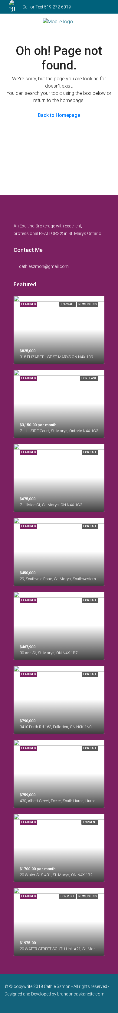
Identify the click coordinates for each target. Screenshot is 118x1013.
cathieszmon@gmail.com (44, 266)
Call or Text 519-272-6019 (46, 7)
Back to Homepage (59, 115)
